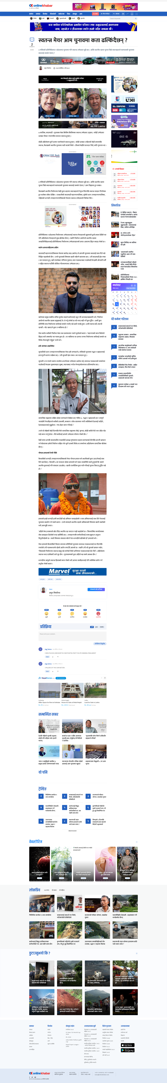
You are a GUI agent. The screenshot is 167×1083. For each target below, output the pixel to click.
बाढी (43, 18)
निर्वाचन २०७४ (106, 1038)
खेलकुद (75, 14)
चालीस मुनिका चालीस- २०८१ (91, 1051)
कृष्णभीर (83, 18)
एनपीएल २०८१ (70, 1030)
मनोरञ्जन (61, 14)
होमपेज (31, 14)
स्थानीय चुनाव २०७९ (107, 1041)
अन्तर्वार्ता (31, 1038)
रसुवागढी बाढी (62, 18)
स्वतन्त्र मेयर (58, 579)
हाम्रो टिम (123, 1030)
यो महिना (61, 890)
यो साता (54, 890)
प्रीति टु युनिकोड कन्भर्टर (90, 1060)
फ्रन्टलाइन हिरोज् (88, 1057)
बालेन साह (50, 579)
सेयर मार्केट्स (106, 14)
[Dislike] (57, 657)
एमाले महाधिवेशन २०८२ (108, 1050)
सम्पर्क (122, 1041)
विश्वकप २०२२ (106, 1052)
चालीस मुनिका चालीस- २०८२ (91, 1048)
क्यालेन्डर (117, 285)
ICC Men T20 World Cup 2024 (73, 1033)
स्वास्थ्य (117, 14)
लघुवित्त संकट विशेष (107, 1033)
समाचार (38, 14)
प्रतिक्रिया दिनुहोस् (100, 643)
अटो (49, 1041)
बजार (49, 1030)
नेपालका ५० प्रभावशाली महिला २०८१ (90, 1035)
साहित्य (31, 1035)
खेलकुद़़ (31, 1041)
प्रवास (30, 1047)
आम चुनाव (42, 579)
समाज (30, 1030)
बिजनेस (45, 14)
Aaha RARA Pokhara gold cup (73, 1041)
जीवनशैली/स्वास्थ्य (34, 1044)
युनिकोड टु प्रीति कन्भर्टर (90, 1062)
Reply (47, 657)
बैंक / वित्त (50, 1038)
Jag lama (48, 649)
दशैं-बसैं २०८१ (106, 1055)
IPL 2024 (68, 1037)
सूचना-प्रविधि (51, 1044)
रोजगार (49, 1035)
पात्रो (96, 14)
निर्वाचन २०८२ (106, 1047)
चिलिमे (34, 18)
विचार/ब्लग (32, 1033)
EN (123, 14)
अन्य (80, 14)
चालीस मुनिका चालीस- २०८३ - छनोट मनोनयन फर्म (91, 1044)
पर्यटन (49, 1033)
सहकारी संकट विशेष (107, 1030)
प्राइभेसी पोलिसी (125, 1038)
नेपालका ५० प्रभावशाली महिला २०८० (90, 1040)
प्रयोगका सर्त (124, 1033)
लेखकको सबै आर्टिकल (96, 589)
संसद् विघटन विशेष (107, 1035)
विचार (68, 14)
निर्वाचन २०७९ (106, 1044)
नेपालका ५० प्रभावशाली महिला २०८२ (90, 1030)
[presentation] (101, 678)
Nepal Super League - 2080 (72, 1045)
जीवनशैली (53, 14)
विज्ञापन (123, 1035)
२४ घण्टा (46, 890)
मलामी (73, 18)
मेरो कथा (86, 1054)
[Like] (52, 657)
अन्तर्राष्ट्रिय (31, 1050)
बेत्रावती (52, 18)
